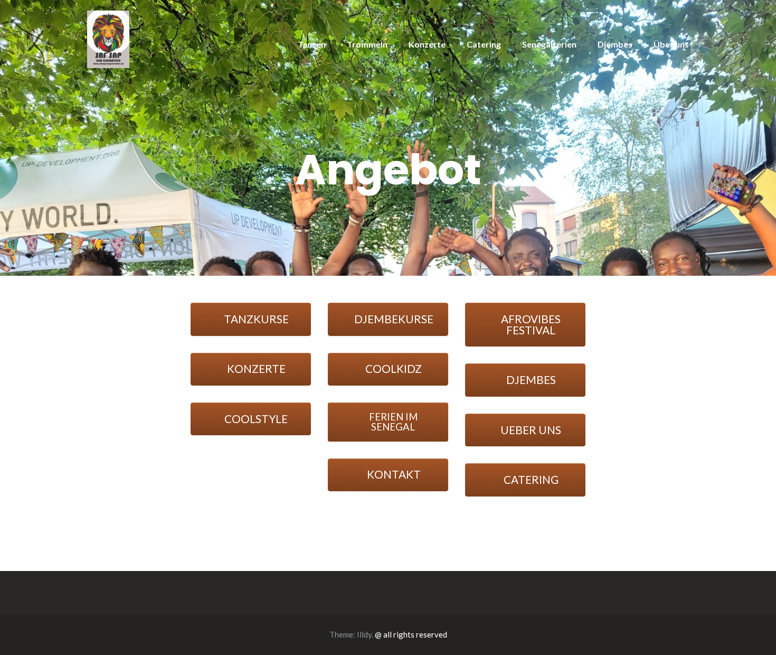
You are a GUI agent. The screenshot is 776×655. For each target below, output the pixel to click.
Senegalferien (549, 44)
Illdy (364, 634)
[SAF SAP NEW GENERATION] (108, 38)
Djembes (615, 44)
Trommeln (367, 44)
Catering (484, 44)
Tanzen (312, 44)
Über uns (671, 44)
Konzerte (427, 44)
